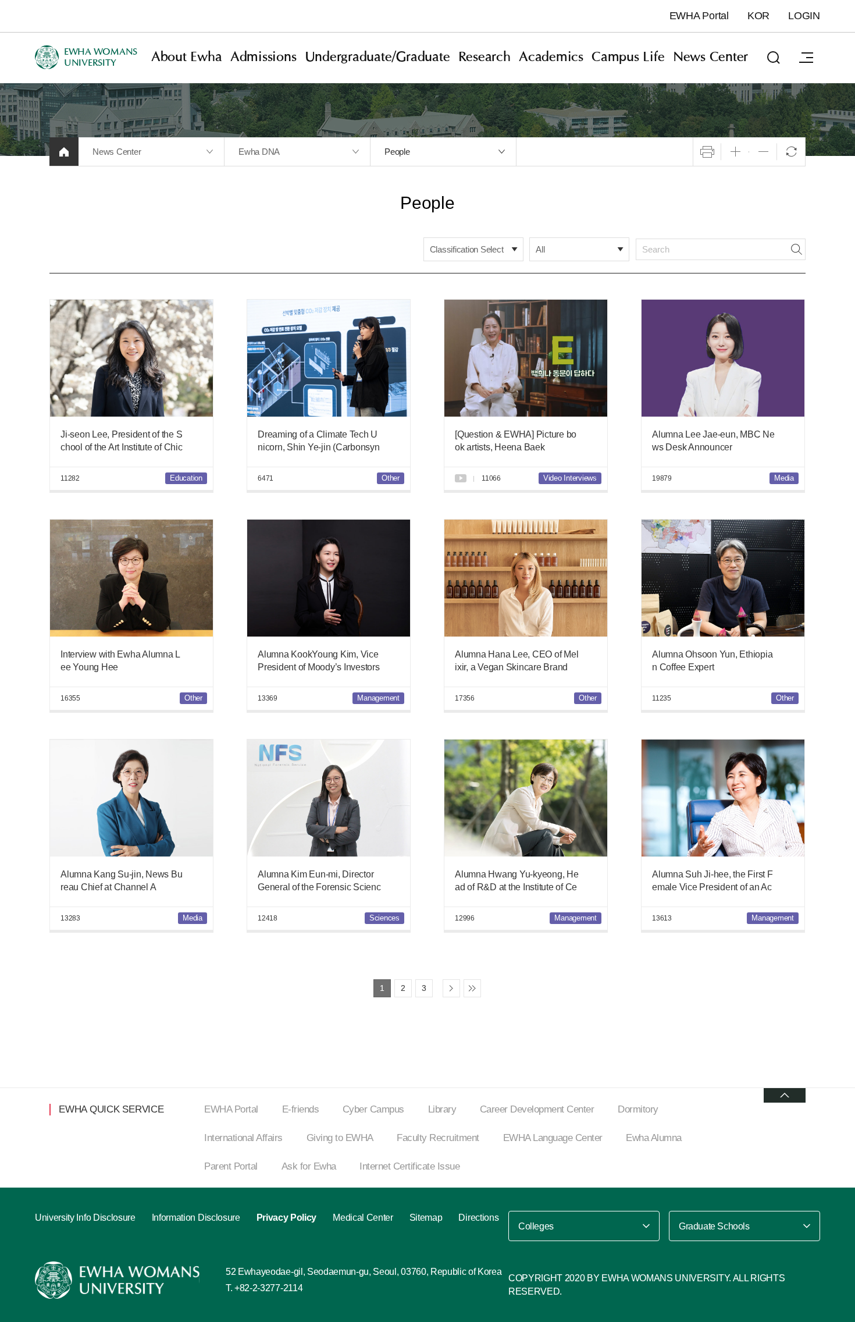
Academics (551, 57)
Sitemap (426, 1218)
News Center (710, 57)
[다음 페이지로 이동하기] (451, 988)
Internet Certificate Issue (409, 1166)
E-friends (300, 1109)
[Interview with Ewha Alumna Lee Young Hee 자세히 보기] (131, 578)
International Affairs (243, 1137)
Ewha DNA (259, 152)
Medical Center (363, 1218)
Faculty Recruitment (438, 1137)
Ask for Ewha (309, 1166)
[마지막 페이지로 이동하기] (472, 988)
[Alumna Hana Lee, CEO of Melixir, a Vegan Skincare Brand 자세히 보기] (525, 578)
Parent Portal (231, 1166)
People (397, 152)
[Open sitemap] (806, 58)
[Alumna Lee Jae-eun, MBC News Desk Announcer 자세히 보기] (723, 358)
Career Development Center (537, 1109)
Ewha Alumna (654, 1137)
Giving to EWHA (340, 1137)
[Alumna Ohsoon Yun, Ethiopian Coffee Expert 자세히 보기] (723, 578)
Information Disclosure (196, 1218)
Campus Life (628, 57)
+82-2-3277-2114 (268, 1288)
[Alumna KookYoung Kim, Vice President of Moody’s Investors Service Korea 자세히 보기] (328, 578)
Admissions (263, 57)
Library (442, 1109)
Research (484, 57)
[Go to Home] (118, 1280)
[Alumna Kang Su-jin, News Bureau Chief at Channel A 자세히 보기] (131, 798)
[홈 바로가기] (64, 151)
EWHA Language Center (553, 1137)
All (540, 249)
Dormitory (638, 1109)
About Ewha (186, 57)
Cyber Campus (373, 1109)
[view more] (785, 1095)
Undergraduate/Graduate (377, 57)
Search (796, 249)
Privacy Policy (286, 1218)
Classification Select (467, 249)
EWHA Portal (699, 16)
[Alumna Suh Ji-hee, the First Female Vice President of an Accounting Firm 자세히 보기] (723, 798)
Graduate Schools (714, 1226)
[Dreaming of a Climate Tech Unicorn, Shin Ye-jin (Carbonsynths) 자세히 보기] (328, 358)
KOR (758, 16)
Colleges (536, 1226)
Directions (478, 1218)
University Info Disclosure (85, 1218)
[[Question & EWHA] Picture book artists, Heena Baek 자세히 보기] (525, 358)
